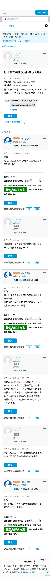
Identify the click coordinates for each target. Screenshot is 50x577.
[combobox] (25, 19)
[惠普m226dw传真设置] (19, 46)
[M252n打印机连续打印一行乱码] (16, 46)
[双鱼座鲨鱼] (8, 141)
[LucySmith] (8, 56)
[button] (44, 53)
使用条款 (22, 572)
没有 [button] (37, 209)
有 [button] (29, 209)
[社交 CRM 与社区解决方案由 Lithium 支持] (29, 561)
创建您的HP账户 (10, 41)
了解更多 (27, 41)
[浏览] (4, 13)
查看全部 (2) (15, 109)
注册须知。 (32, 572)
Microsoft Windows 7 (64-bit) (23, 105)
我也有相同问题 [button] (12, 121)
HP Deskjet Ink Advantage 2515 (24, 100)
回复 (10, 115)
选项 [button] (46, 26)
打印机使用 (9, 26)
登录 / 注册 (41, 12)
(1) (23, 122)
